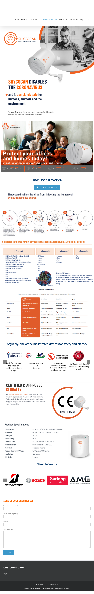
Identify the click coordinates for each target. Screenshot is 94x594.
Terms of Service (52, 588)
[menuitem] (17, 19)
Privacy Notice (40, 588)
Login (5, 577)
